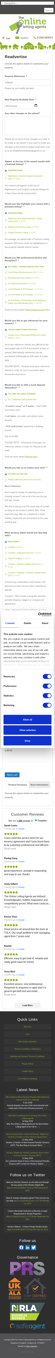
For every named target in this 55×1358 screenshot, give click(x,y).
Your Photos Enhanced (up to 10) (25, 272)
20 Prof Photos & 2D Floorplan (25, 295)
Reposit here (31, 456)
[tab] (17, 785)
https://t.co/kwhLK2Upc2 (16, 1216)
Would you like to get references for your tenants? (26, 322)
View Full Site (27, 1351)
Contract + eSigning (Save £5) (24, 553)
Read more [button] (10, 848)
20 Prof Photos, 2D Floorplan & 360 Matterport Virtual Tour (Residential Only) (27, 301)
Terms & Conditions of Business (27, 1049)
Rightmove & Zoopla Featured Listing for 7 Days (25, 177)
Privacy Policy (27, 1064)
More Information (39, 784)
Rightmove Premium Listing (23, 227)
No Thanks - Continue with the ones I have (26, 267)
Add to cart (12, 775)
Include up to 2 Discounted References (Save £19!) (27, 336)
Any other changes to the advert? (22, 113)
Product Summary (17, 784)
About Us (27, 1027)
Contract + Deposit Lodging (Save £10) (25, 565)
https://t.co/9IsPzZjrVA (16, 1229)
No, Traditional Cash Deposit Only (22, 399)
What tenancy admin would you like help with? (26, 534)
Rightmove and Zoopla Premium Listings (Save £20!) (25, 219)
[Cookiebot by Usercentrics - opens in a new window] (38, 615)
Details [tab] (27, 623)
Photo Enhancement (35, 310)
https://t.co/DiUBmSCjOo (24, 1201)
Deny (27, 740)
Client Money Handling (27, 1079)
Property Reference (16, 76)
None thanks (13, 542)
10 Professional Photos (22, 284)
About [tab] (45, 623)
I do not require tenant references (22, 329)
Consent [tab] (10, 623)
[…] (45, 1108)
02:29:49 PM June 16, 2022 (36, 1229)
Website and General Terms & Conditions (27, 1056)
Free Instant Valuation (27, 1042)
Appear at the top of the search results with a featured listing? (27, 162)
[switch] (47, 685)
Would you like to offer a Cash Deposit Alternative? (25, 386)
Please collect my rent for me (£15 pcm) (24, 480)
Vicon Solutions (31, 1346)
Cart (7, 38)
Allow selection (27, 730)
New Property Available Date (20, 99)
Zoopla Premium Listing (22, 233)
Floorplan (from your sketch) (23, 278)
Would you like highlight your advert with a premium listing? (27, 205)
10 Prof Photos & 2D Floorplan (25, 289)
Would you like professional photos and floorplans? (26, 259)
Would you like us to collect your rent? (26, 467)
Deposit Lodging (19, 558)
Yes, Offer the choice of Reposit (21, 394)
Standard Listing (15, 170)
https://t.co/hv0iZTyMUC (16, 1188)
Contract (15, 547)
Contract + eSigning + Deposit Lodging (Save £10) (27, 574)
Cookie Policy (27, 1071)
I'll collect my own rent (17, 474)
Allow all (27, 719)
